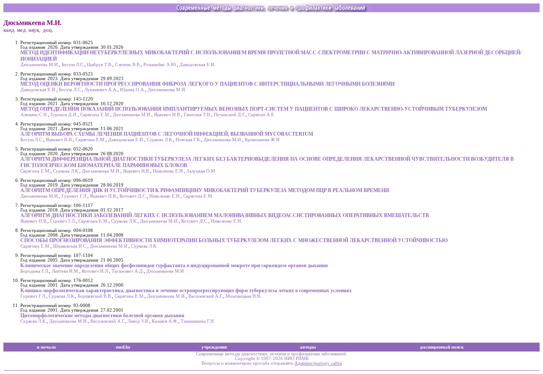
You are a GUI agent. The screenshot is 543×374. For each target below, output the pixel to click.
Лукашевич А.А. (101, 89)
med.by (123, 347)
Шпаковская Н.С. (70, 246)
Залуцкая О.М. (201, 171)
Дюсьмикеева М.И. (39, 64)
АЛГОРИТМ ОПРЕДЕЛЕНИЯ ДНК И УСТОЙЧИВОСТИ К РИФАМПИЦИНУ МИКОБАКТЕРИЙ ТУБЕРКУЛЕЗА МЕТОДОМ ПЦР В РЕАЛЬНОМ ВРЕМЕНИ (204, 190)
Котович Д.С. (133, 196)
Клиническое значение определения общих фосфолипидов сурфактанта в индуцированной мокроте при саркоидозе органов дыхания (174, 265)
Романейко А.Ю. (160, 64)
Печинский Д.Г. (230, 114)
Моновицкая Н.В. (243, 296)
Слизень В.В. (128, 64)
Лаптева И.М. (65, 271)
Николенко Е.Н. (168, 171)
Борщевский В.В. (95, 296)
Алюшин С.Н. (34, 114)
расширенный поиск (442, 347)
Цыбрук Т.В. (99, 64)
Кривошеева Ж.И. (263, 139)
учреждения (214, 347)
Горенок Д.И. (64, 114)
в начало (46, 347)
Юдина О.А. (132, 89)
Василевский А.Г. (205, 296)
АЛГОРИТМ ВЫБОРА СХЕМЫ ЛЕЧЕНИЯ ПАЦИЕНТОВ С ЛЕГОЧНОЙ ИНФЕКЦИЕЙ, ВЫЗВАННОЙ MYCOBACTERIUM (166, 134)
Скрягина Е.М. (95, 114)
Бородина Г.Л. (34, 271)
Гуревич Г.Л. (74, 196)
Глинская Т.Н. (197, 114)
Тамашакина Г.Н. (198, 321)
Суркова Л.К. (160, 139)
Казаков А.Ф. (165, 321)
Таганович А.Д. (128, 271)
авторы (308, 347)
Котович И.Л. (95, 271)
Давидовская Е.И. (197, 64)
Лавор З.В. (138, 321)
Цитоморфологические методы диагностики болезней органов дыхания (102, 315)
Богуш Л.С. (73, 64)
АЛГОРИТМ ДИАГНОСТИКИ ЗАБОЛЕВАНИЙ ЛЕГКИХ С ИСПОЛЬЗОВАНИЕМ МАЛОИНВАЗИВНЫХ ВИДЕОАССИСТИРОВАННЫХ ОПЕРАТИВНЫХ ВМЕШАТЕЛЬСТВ (224, 215)
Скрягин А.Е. (261, 114)
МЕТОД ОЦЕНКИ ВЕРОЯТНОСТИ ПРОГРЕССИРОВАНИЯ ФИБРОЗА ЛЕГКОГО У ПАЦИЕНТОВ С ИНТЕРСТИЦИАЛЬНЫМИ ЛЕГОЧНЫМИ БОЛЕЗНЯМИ (207, 84)
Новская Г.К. (188, 139)
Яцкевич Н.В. (167, 114)
